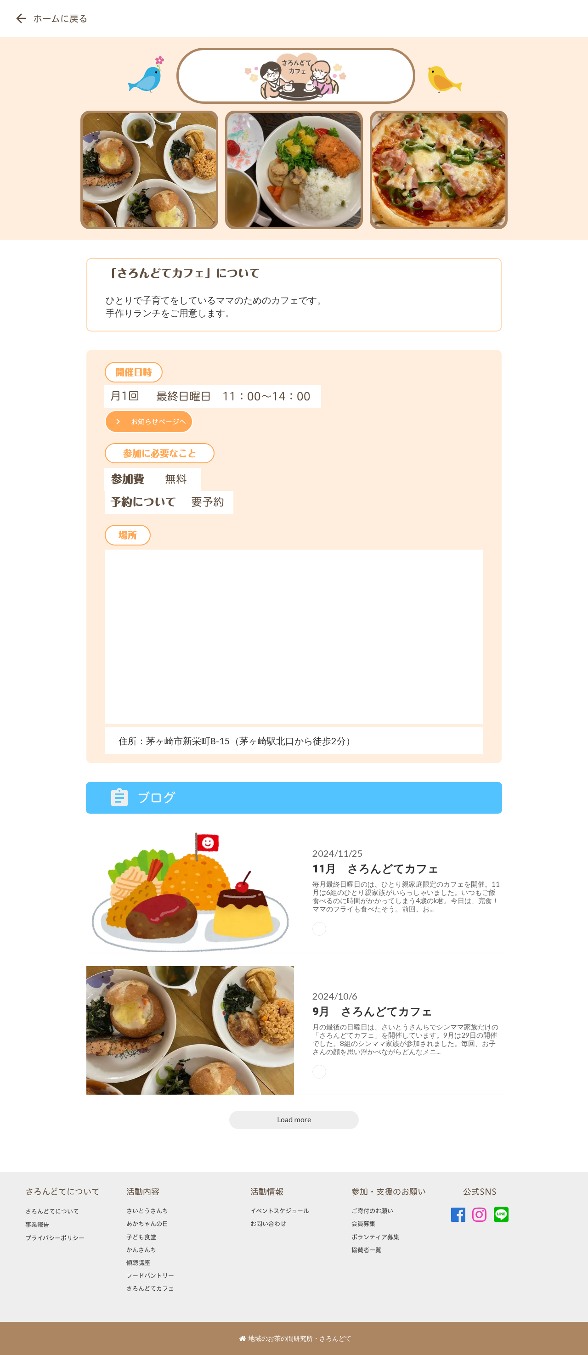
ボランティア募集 (375, 1237)
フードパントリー (150, 1275)
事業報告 (37, 1224)
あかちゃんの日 (147, 1224)
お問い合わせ (268, 1224)
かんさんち (141, 1250)
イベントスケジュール (279, 1211)
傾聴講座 (138, 1263)
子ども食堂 (141, 1237)
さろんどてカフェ (150, 1288)
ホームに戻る (60, 18)
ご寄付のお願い (372, 1211)
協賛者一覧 (366, 1250)
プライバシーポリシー (55, 1238)
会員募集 (363, 1224)
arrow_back (21, 18)
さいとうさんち (147, 1211)
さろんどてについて (62, 1192)
